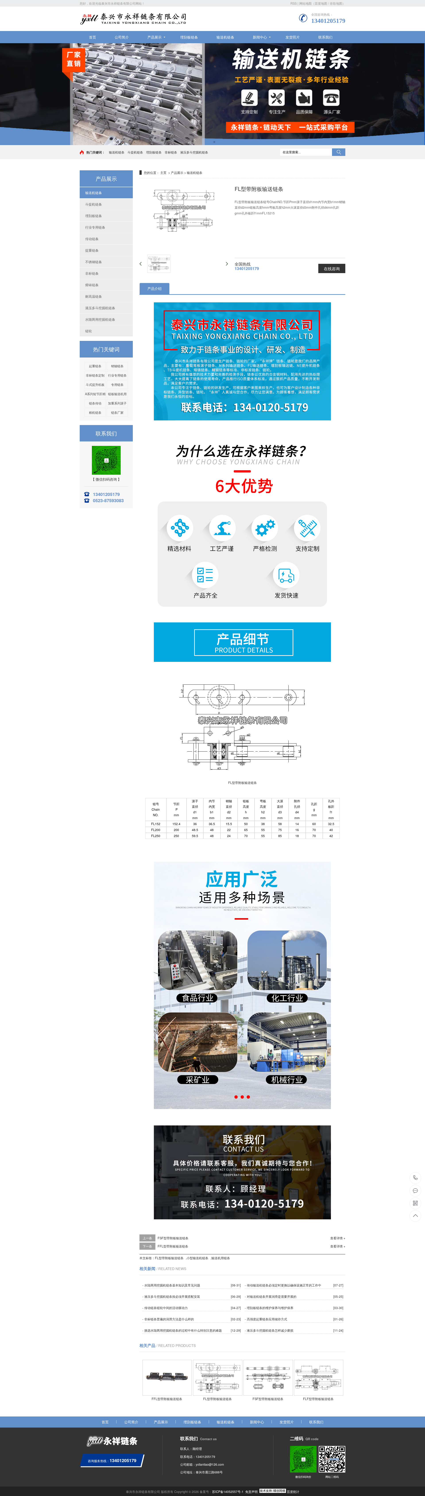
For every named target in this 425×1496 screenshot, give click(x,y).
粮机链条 (95, 412)
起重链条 (95, 366)
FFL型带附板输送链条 (173, 1246)
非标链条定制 (95, 375)
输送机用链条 (220, 1258)
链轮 (88, 330)
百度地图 (321, 3)
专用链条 (117, 384)
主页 (163, 172)
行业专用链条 (95, 227)
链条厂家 (117, 412)
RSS (293, 3)
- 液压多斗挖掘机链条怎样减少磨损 (269, 1330)
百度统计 (293, 1491)
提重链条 (92, 250)
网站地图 (305, 3)
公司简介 (122, 37)
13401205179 (415, 1178)
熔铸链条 (92, 284)
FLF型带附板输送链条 (318, 1399)
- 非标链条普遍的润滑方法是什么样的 (168, 1319)
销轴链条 (117, 366)
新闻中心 (260, 37)
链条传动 (95, 403)
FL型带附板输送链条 (169, 1258)
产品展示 (154, 37)
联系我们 (325, 37)
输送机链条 (225, 37)
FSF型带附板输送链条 (173, 1238)
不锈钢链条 (93, 261)
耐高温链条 (93, 296)
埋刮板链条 (189, 37)
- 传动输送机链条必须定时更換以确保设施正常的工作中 (283, 1285)
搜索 (338, 152)
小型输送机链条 (197, 1258)
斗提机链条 (135, 152)
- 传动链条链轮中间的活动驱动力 (165, 1308)
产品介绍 (154, 288)
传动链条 (92, 238)
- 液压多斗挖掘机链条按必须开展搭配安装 (171, 1296)
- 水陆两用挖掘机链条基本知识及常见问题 (171, 1285)
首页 (92, 37)
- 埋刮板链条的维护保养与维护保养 (269, 1308)
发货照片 (293, 37)
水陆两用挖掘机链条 (100, 319)
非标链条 (171, 152)
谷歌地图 (336, 3)
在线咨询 (332, 268)
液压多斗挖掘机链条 (194, 152)
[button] (211, 142)
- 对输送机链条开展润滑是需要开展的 (270, 1296)
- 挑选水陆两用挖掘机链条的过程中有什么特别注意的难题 (182, 1330)
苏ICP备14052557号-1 (227, 1491)
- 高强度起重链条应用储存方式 (266, 1319)
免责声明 (251, 1491)
